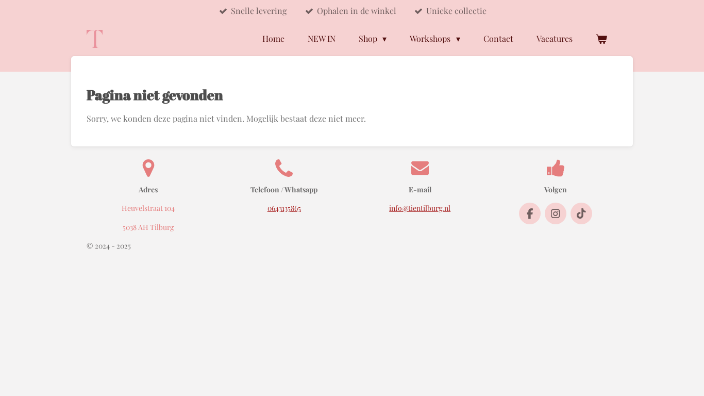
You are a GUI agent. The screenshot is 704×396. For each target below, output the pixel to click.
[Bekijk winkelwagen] (601, 38)
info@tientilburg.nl (419, 208)
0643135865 (284, 208)
